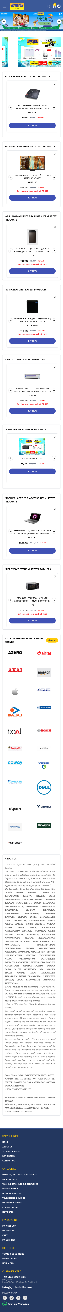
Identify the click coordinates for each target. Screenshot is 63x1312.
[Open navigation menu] (4, 6)
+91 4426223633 (14, 1277)
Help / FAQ (8, 1263)
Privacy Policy (10, 1258)
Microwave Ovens (12, 1202)
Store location (10, 1151)
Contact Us (8, 1160)
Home (5, 1142)
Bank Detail (8, 1156)
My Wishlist (8, 1240)
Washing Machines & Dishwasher (20, 1184)
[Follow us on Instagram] (25, 1297)
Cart (4, 1235)
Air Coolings (9, 1179)
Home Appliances (11, 1193)
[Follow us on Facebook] (4, 1297)
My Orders (8, 1230)
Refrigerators (10, 1188)
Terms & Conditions (13, 1254)
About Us (7, 1146)
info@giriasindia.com (17, 1287)
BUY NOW (32, 125)
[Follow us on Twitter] (11, 1297)
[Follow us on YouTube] (18, 1297)
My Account (9, 1226)
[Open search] (48, 6)
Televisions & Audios (13, 1198)
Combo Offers (10, 1207)
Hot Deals (7, 1212)
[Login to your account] (59, 6)
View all (52, 640)
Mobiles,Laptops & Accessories (19, 1174)
